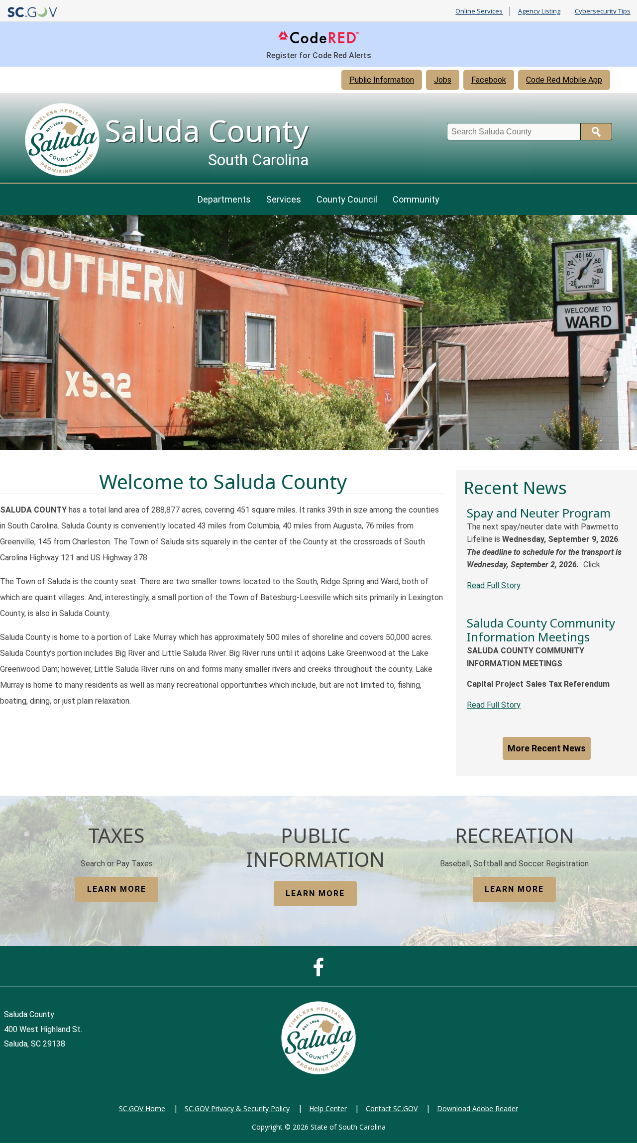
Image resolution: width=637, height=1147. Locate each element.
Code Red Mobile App (564, 80)
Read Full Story (494, 585)
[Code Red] (318, 42)
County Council (347, 199)
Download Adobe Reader (477, 1108)
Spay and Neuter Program (539, 513)
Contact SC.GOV (392, 1108)
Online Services (479, 11)
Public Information (381, 80)
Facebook (488, 80)
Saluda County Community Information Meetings (541, 630)
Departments (224, 199)
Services (283, 199)
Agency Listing (539, 11)
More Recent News (547, 748)
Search (596, 131)
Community (416, 199)
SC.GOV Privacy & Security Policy (237, 1108)
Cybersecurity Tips (603, 11)
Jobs (442, 80)
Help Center (328, 1108)
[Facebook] (321, 972)
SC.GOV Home (142, 1108)
